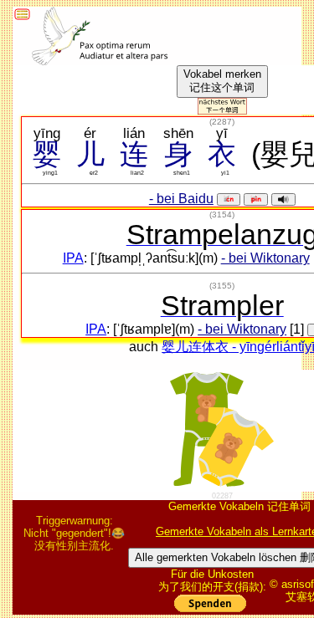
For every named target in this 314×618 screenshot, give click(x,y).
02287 (222, 496)
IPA (73, 258)
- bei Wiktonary (265, 258)
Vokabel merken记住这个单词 (222, 81)
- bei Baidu (181, 199)
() (221, 121)
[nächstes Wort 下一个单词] (222, 110)
